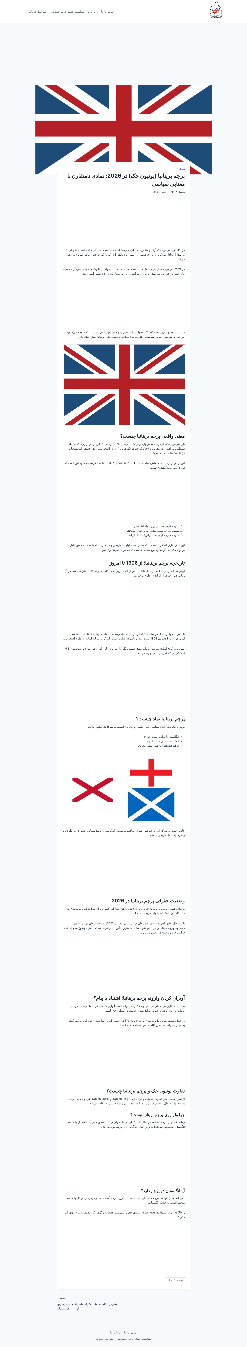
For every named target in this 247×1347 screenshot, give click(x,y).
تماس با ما (107, 11)
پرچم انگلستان (175, 1280)
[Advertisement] (123, 60)
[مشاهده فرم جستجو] (22, 12)
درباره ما (92, 11)
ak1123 (174, 192)
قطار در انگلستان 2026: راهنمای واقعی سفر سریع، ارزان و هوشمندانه (87, 1303)
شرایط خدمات (37, 11)
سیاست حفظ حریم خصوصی (67, 11)
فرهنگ (182, 169)
